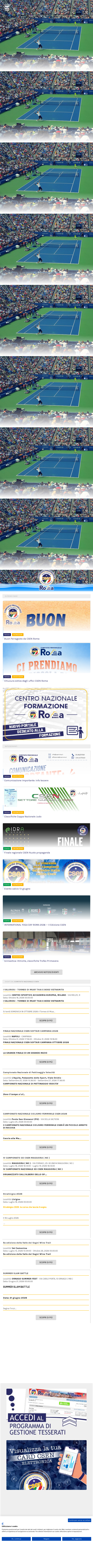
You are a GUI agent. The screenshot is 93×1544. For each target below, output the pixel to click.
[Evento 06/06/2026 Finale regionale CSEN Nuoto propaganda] (46, 835)
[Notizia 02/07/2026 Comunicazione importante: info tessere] (46, 763)
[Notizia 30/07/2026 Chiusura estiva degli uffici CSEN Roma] (46, 658)
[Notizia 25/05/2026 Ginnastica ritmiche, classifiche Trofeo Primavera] (46, 944)
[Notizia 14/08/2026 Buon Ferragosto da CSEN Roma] (46, 616)
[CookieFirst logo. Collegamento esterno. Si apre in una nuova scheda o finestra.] (3, 1524)
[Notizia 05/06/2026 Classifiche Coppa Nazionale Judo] (46, 799)
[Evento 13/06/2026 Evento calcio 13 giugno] (46, 871)
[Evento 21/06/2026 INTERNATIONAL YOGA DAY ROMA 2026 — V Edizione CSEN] (46, 907)
